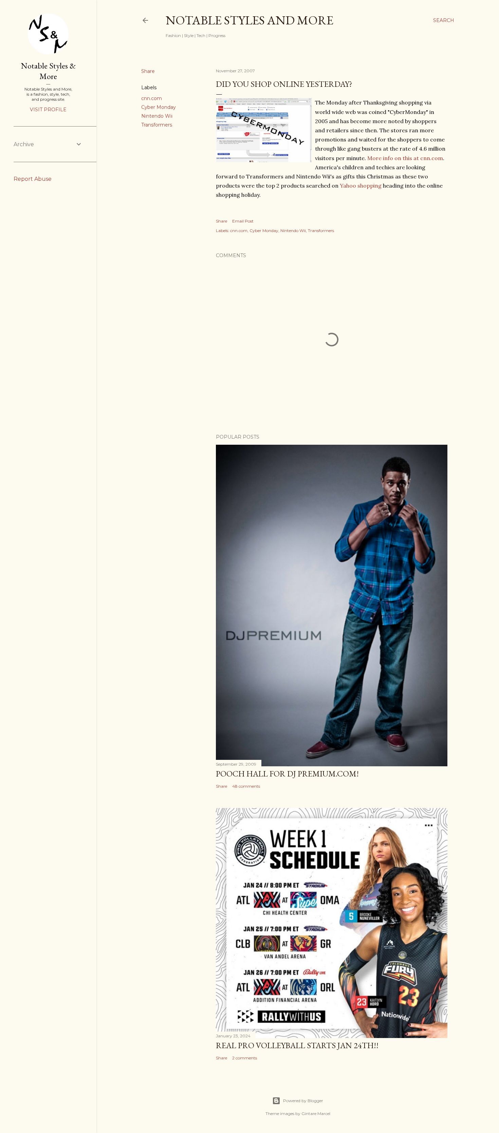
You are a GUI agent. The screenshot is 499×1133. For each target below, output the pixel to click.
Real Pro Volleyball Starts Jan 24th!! (297, 1045)
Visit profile (48, 110)
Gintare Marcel (315, 1113)
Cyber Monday (158, 107)
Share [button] (148, 71)
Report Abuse (33, 179)
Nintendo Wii (156, 116)
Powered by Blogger (303, 1100)
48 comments (246, 786)
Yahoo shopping (361, 185)
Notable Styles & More (48, 70)
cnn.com (151, 98)
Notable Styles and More (249, 20)
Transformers (156, 125)
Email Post (243, 221)
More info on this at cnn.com (405, 158)
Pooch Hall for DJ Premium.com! (287, 773)
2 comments (244, 1057)
